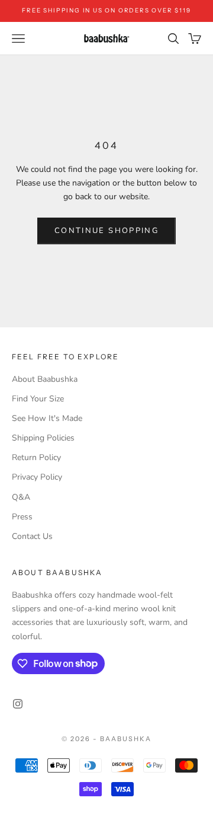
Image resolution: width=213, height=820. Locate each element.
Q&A (21, 497)
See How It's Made (47, 418)
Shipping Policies (43, 437)
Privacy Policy (37, 477)
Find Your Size (38, 398)
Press (22, 516)
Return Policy (36, 457)
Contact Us (32, 536)
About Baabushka (45, 379)
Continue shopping (106, 230)
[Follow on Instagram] (18, 704)
